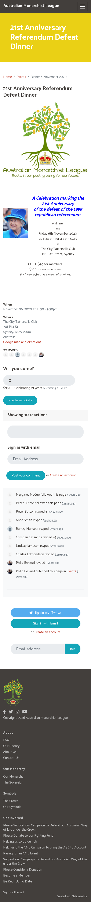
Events (21, 77)
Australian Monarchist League (31, 5)
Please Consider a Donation (22, 869)
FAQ (6, 740)
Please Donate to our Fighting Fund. (28, 836)
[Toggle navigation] (82, 6)
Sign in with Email (45, 623)
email (20, 892)
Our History (11, 746)
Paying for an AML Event (20, 853)
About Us (10, 752)
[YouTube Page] (24, 712)
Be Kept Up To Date (17, 881)
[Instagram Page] (17, 712)
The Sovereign (13, 782)
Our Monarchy (13, 776)
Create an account (63, 475)
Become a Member (16, 875)
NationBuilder (80, 896)
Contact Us (11, 758)
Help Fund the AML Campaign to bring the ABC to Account (44, 847)
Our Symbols (12, 807)
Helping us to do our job (20, 841)
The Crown (10, 801)
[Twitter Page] (11, 712)
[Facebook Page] (4, 712)
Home (7, 77)
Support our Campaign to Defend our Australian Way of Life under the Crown (45, 862)
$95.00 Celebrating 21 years (22, 388)
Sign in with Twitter (48, 613)
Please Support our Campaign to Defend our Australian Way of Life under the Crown (45, 828)
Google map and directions (22, 342)
